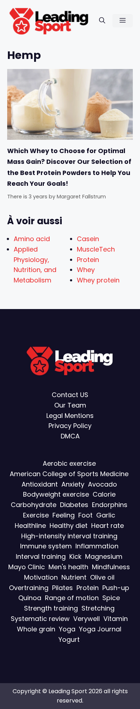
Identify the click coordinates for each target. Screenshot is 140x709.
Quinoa (29, 597)
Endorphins (109, 504)
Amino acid (32, 238)
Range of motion (72, 597)
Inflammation (96, 546)
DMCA (70, 436)
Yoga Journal (100, 629)
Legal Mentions (70, 415)
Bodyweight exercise (56, 494)
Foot (85, 515)
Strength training (51, 608)
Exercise (36, 515)
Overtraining (28, 587)
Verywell (86, 618)
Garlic (105, 515)
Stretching (98, 608)
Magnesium (103, 556)
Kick (75, 556)
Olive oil (102, 577)
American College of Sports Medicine (69, 473)
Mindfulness (111, 566)
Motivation (41, 577)
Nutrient (74, 577)
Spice (111, 597)
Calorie (104, 494)
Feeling (63, 515)
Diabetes (74, 504)
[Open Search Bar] (102, 20)
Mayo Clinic (26, 566)
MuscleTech (96, 249)
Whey (86, 269)
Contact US (70, 394)
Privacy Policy (70, 425)
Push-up (115, 587)
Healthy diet (69, 525)
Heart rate (107, 525)
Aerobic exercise (69, 463)
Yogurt (69, 639)
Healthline (30, 525)
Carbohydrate (33, 504)
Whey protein (98, 280)
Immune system (46, 546)
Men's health (68, 566)
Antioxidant (40, 484)
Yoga (67, 629)
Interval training (41, 556)
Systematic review (40, 618)
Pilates (62, 587)
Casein (88, 238)
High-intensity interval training (69, 535)
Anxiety (72, 484)
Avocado (102, 484)
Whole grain (36, 629)
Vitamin (115, 618)
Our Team (70, 405)
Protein (88, 259)
